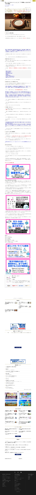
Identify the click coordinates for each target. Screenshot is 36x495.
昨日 (14, 332)
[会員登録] (34, 0)
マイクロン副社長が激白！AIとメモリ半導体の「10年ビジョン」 (11, 434)
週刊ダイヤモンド (16, 476)
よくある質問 (3, 482)
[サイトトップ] (3, 0)
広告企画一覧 (20, 458)
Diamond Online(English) (17, 475)
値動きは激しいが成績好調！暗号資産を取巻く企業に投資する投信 (11, 429)
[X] (15, 472)
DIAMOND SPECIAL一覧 (8, 458)
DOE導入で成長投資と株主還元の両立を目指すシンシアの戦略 (25, 429)
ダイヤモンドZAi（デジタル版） (18, 479)
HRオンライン (16, 486)
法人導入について (4, 486)
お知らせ (29, 479)
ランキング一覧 (18, 347)
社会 (5, 5)
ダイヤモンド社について (31, 474)
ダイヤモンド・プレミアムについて (6, 476)
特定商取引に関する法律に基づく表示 (6, 480)
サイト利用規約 (4, 479)
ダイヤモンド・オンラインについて (6, 474)
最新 (8, 332)
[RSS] (21, 472)
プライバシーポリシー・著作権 (5, 481)
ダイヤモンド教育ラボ (17, 488)
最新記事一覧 (18, 454)
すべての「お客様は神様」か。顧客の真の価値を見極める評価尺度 (25, 431)
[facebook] (18, 472)
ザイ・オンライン (16, 481)
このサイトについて (4, 475)
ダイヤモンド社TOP (30, 475)
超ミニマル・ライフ (15, 275)
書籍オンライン (16, 480)
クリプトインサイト (17, 487)
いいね (28, 332)
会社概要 (29, 476)
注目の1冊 (7, 5)
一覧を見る (18, 436)
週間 (21, 332)
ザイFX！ (16, 482)
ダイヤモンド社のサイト (17, 474)
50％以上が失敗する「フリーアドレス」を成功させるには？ (11, 431)
